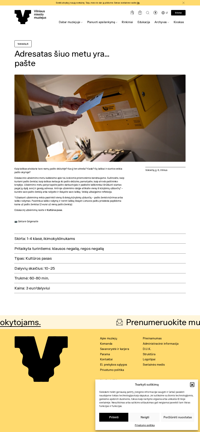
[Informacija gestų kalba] (132, 12)
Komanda (106, 343)
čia (138, 2)
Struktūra (149, 354)
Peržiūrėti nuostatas (177, 417)
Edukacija (144, 22)
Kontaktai (106, 359)
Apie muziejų (108, 338)
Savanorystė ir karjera (114, 349)
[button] (192, 384)
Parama (105, 354)
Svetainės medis (154, 364)
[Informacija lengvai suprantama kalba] (140, 12)
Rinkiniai (127, 22)
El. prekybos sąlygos (113, 364)
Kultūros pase (54, 210)
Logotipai (149, 359)
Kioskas (179, 22)
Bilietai (178, 12)
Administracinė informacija (160, 343)
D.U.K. (147, 349)
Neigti (145, 417)
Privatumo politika (145, 425)
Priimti (114, 417)
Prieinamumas (152, 338)
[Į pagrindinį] (30, 17)
